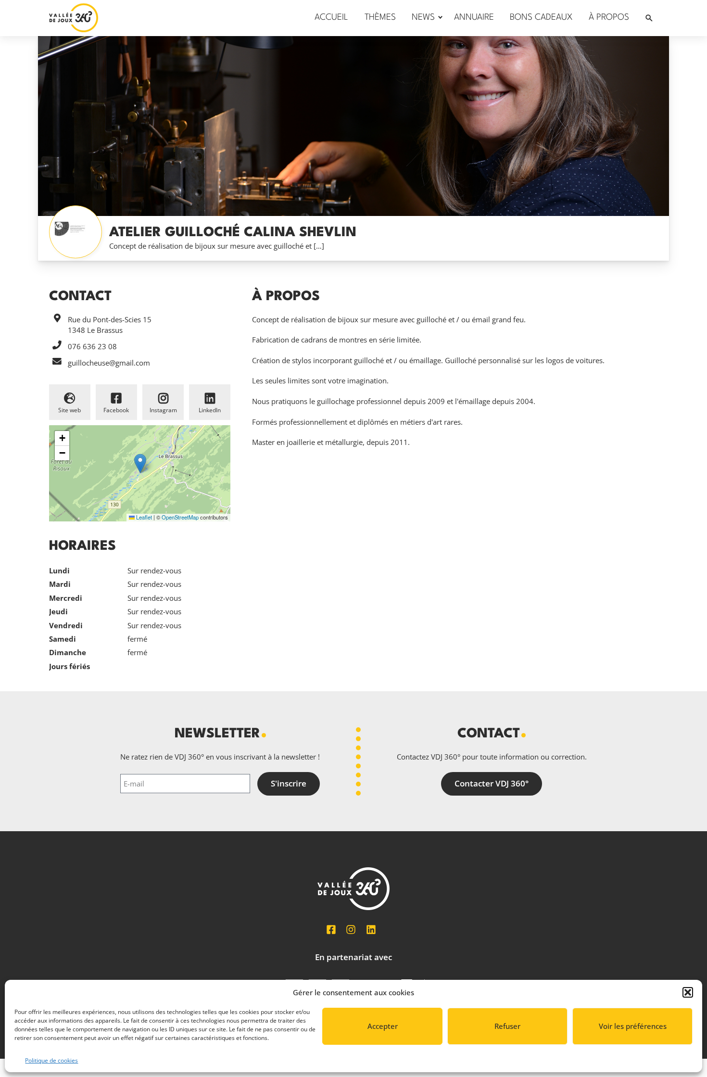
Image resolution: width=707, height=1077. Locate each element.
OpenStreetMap (180, 517)
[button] (688, 992)
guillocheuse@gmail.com (109, 362)
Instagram (163, 410)
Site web (69, 410)
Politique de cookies (51, 1060)
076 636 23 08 (92, 346)
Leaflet (143, 517)
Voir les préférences (633, 1026)
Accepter (382, 1026)
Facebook (116, 410)
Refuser (507, 1026)
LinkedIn (210, 410)
